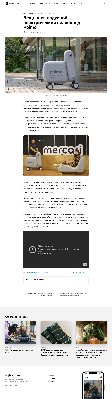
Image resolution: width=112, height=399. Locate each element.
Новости (32, 3)
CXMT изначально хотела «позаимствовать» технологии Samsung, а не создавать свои (54, 352)
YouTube (31, 272)
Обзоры (48, 3)
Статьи (41, 3)
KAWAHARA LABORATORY (41, 272)
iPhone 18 (65, 3)
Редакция (51, 378)
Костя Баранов (29, 13)
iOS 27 (80, 3)
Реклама (51, 382)
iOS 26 (73, 3)
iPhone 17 (56, 3)
